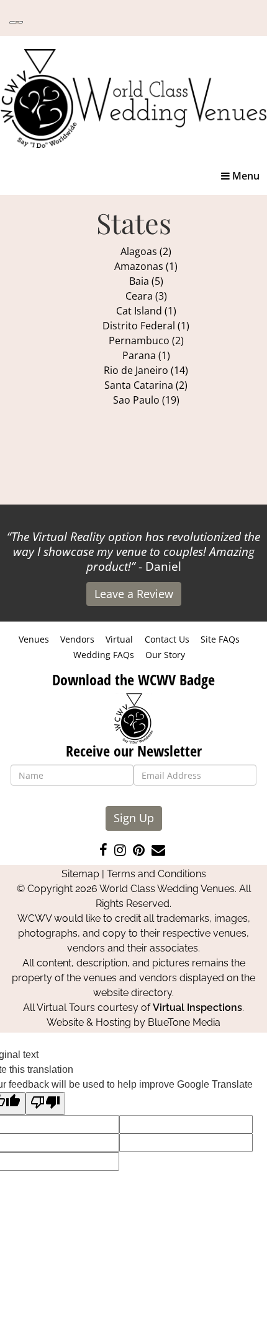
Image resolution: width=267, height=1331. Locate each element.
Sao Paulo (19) (146, 400)
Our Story (165, 655)
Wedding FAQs (103, 655)
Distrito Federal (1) (145, 325)
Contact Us (167, 639)
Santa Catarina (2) (146, 385)
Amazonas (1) (146, 266)
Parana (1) (146, 355)
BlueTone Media (184, 1022)
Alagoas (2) (145, 251)
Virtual (119, 639)
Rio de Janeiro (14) (146, 370)
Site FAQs (220, 639)
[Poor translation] (45, 1103)
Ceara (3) (146, 296)
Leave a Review (133, 593)
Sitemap (80, 874)
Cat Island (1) (146, 311)
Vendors (77, 639)
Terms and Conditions (156, 874)
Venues (34, 639)
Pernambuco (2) (146, 340)
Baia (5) (146, 281)
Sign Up (134, 817)
